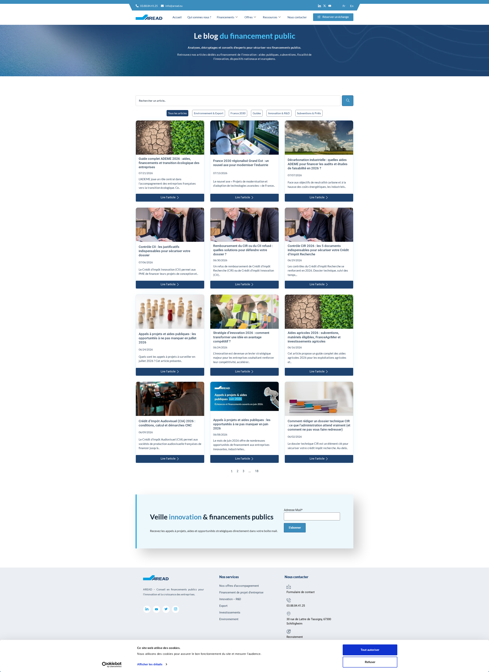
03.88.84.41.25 (296, 605)
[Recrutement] (289, 631)
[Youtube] (329, 5)
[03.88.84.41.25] (289, 600)
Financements (225, 17)
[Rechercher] (347, 100)
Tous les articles (177, 113)
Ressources (270, 17)
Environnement (228, 619)
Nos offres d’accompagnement (239, 586)
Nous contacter (297, 17)
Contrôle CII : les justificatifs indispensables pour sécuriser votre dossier (164, 251)
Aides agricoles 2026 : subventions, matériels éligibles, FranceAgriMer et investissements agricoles (314, 337)
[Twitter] (166, 609)
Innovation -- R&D (230, 599)
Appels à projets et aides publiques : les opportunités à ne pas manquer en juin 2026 (241, 424)
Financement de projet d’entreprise (241, 592)
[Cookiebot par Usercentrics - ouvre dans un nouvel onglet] (112, 664)
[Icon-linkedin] (319, 5)
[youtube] (156, 609)
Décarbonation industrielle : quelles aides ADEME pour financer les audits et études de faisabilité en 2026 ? (317, 164)
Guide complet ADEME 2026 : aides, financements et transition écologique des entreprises (169, 163)
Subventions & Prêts (309, 113)
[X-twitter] (324, 5)
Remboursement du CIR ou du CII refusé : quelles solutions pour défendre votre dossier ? (243, 250)
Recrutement (295, 637)
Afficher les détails (149, 664)
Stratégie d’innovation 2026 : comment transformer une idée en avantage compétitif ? (241, 337)
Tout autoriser (370, 649)
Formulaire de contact (301, 592)
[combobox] (238, 100)
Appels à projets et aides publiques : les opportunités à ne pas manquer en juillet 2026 (167, 338)
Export (223, 606)
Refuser (370, 662)
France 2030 (238, 113)
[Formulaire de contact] (289, 586)
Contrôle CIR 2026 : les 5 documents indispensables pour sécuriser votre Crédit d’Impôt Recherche (318, 250)
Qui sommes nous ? (199, 17)
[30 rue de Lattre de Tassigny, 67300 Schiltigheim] (289, 614)
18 (256, 471)
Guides (257, 113)
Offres (248, 17)
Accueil (177, 17)
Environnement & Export (208, 113)
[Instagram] (175, 609)
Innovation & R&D (279, 113)
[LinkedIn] (147, 609)
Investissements (229, 612)
